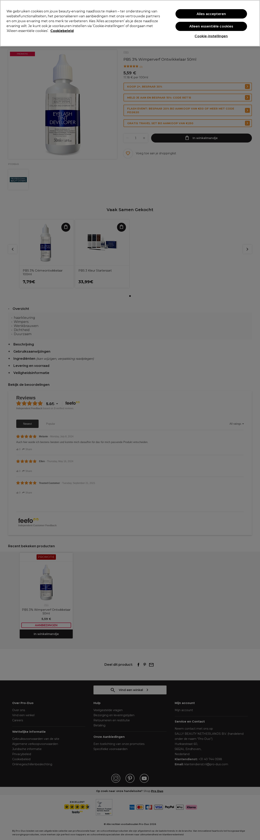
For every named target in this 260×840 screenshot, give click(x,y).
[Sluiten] (253, 22)
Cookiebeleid (62, 31)
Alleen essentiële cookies (211, 26)
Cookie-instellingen (211, 36)
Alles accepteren (211, 14)
